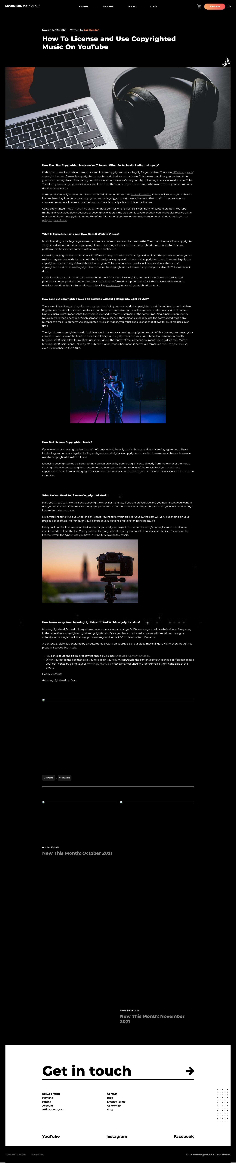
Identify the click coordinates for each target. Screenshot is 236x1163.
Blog (110, 1097)
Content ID (113, 285)
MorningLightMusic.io (100, 663)
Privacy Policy (37, 1154)
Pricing (132, 6)
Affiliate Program (53, 1109)
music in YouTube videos (81, 208)
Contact (112, 1093)
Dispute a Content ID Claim (133, 655)
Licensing (48, 778)
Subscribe (215, 6)
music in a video (141, 194)
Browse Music (51, 1093)
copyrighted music (94, 198)
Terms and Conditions (15, 1154)
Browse (83, 6)
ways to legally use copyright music (88, 306)
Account (47, 1105)
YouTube (51, 1136)
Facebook (184, 1136)
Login (153, 6)
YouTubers (64, 778)
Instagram (116, 1136)
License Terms (116, 1101)
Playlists (108, 6)
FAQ (110, 1109)
